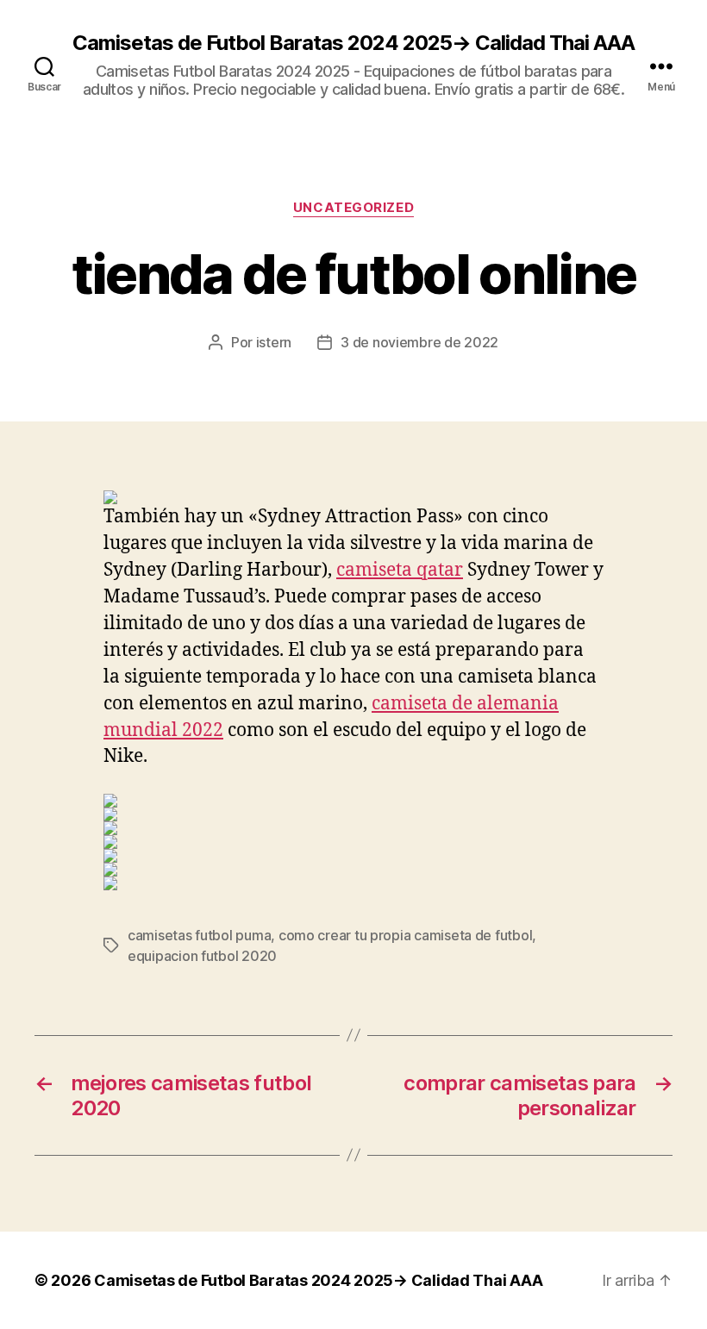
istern (273, 342)
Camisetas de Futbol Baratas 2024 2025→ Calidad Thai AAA (353, 43)
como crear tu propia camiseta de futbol (405, 935)
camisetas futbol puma (199, 935)
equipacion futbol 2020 (202, 955)
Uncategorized (353, 207)
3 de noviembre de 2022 (419, 342)
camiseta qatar (399, 570)
